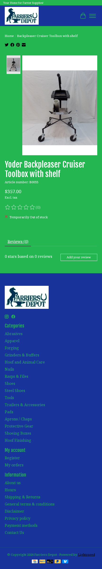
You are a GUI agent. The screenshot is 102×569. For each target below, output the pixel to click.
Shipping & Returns (22, 497)
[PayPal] (42, 562)
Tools (9, 397)
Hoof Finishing (18, 440)
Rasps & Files (16, 376)
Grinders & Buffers (22, 355)
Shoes (10, 383)
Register (12, 457)
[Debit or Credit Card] (50, 562)
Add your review (79, 257)
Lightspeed (86, 554)
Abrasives (14, 333)
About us (13, 482)
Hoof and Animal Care (25, 362)
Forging (12, 348)
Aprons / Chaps (18, 419)
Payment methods (21, 525)
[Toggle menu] (92, 16)
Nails (9, 369)
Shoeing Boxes (18, 433)
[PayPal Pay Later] (58, 562)
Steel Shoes (15, 390)
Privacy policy (17, 518)
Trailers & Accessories (25, 404)
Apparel (12, 340)
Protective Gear (19, 426)
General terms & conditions (30, 504)
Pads (9, 411)
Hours (10, 489)
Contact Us (14, 532)
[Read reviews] (20, 207)
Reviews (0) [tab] (18, 241)
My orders (14, 465)
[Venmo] (65, 562)
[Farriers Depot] (22, 16)
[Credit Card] (35, 562)
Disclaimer (14, 511)
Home (9, 36)
